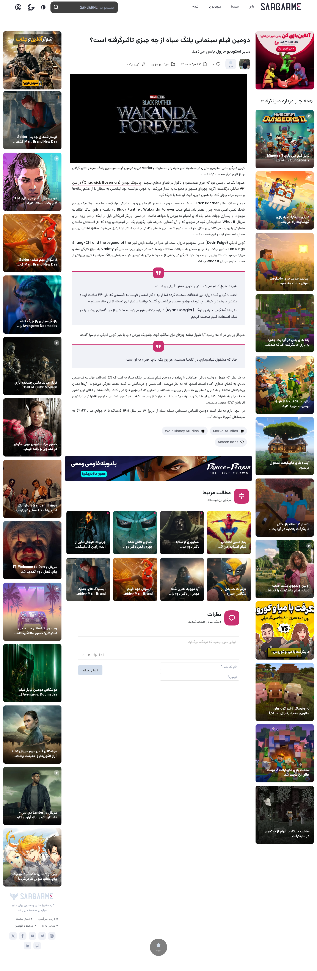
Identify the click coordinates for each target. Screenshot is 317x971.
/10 (231, 67)
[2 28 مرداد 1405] (32, 366)
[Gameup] (31, 7)
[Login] (18, 8)
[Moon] (43, 7)
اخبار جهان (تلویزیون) (41, 559)
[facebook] (23, 936)
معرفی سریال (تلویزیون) (40, 497)
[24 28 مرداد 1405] (32, 120)
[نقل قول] (89, 655)
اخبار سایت (23, 918)
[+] (101, 654)
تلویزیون (215, 6)
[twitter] (13, 936)
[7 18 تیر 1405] (285, 507)
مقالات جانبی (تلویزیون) (40, 743)
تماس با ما (48, 925)
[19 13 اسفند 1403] (285, 630)
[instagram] (52, 936)
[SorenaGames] (14, 896)
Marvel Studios (225, 431)
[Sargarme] (281, 6)
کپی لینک (133, 64)
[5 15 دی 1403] (285, 753)
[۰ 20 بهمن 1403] (285, 692)
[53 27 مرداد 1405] (32, 427)
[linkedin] (27, 945)
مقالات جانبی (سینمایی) (229, 534)
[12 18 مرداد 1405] (285, 262)
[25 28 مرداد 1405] (32, 857)
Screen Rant (228, 442)
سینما (235, 6)
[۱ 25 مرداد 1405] (32, 734)
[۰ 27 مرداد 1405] (32, 550)
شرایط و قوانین (24, 925)
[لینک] (95, 655)
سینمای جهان (160, 64)
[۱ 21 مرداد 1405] (285, 200)
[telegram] (42, 936)
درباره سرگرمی (46, 918)
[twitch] (37, 945)
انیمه (195, 6)
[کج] (83, 655)
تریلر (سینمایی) (298, 577)
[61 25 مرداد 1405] (32, 673)
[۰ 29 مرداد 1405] (285, 139)
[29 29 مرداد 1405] (32, 243)
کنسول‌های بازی (45, 620)
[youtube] (32, 936)
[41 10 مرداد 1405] (285, 446)
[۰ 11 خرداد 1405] (285, 569)
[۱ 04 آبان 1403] (285, 815)
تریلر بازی (302, 147)
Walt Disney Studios (182, 431)
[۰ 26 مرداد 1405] (32, 796)
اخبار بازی (302, 209)
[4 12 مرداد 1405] (285, 385)
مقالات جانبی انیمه (43, 866)
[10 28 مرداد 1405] (32, 182)
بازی (251, 6)
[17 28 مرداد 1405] (32, 304)
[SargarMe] (36, 896)
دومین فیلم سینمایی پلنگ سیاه (111, 167)
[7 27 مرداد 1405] (32, 489)
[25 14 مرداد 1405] (285, 323)
